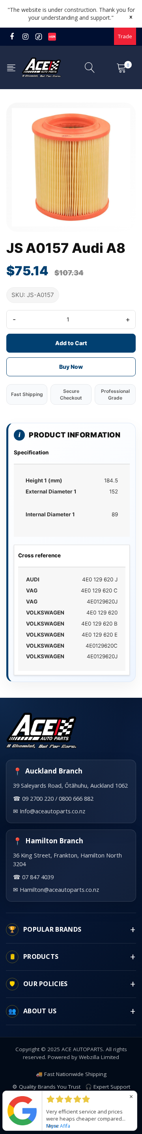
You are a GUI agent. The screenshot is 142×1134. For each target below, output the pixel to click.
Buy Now (71, 366)
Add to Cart (71, 343)
